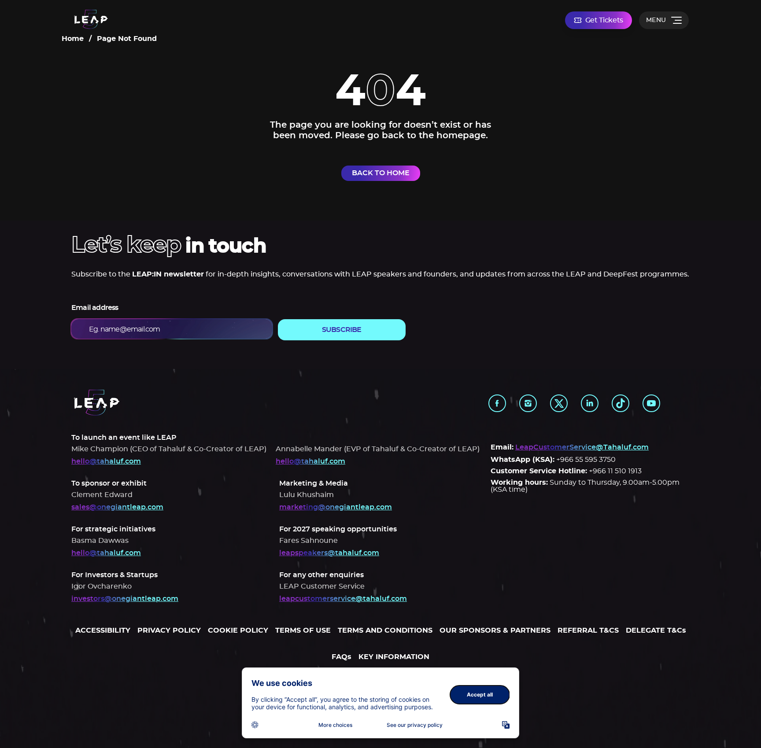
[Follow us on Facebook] (497, 403)
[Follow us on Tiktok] (620, 403)
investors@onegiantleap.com (124, 598)
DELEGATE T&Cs (656, 630)
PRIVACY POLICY (169, 630)
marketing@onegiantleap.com (335, 507)
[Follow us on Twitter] (559, 403)
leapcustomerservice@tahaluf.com (343, 598)
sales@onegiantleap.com (117, 507)
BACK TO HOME (381, 173)
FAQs (341, 656)
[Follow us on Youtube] (651, 403)
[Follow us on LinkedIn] (589, 403)
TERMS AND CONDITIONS (385, 630)
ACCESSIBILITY (102, 630)
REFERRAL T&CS (588, 630)
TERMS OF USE (303, 630)
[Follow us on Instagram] (528, 403)
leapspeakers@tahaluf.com (329, 552)
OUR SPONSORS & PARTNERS (495, 630)
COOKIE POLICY (238, 630)
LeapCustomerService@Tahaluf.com (582, 447)
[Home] (91, 20)
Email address (94, 307)
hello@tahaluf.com (106, 461)
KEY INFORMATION (393, 656)
